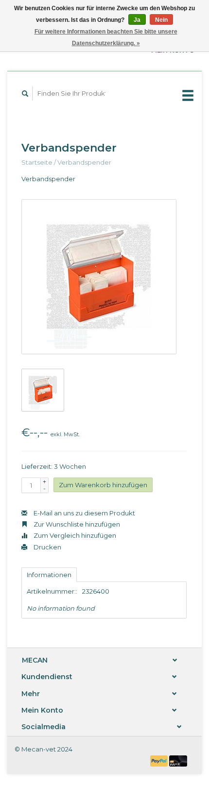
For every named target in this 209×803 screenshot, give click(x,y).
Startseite (36, 162)
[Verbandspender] (99, 277)
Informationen (49, 575)
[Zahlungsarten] (160, 760)
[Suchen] (25, 93)
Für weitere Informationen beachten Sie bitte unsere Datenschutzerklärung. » (106, 37)
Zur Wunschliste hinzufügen (76, 524)
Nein (161, 20)
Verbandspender (84, 162)
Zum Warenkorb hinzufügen (103, 485)
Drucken (46, 547)
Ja (137, 20)
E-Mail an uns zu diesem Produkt (83, 513)
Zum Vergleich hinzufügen (74, 535)
